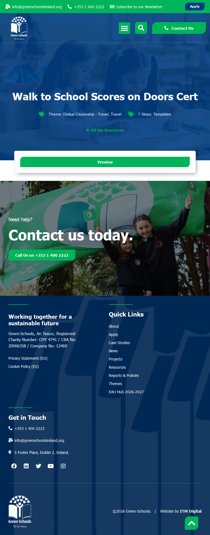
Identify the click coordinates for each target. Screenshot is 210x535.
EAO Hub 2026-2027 (126, 391)
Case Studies (119, 342)
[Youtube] (50, 466)
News (113, 350)
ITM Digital (191, 511)
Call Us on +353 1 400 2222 (41, 255)
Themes (115, 383)
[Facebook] (13, 466)
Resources (117, 367)
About (114, 326)
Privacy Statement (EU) (27, 358)
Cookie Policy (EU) (23, 366)
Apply (113, 334)
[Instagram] (63, 466)
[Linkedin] (26, 466)
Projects (115, 359)
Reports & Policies (124, 375)
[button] (124, 28)
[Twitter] (38, 466)
